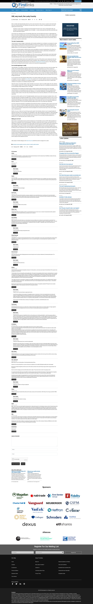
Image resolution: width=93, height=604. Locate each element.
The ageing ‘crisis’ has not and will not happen (69, 153)
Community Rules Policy (40, 570)
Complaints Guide (61, 573)
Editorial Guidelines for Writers (64, 561)
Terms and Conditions (62, 564)
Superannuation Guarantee (40, 61)
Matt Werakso (70, 93)
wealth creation (36, 144)
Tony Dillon (69, 119)
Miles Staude (15, 19)
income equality (19, 144)
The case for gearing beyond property (67, 186)
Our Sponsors (14, 567)
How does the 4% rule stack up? (66, 164)
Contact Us (37, 567)
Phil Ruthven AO (30, 481)
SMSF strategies (62, 141)
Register (73, 552)
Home (13, 10)
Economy (60, 195)
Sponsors (68, 1)
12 (72, 151)
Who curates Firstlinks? (39, 564)
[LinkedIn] (37, 19)
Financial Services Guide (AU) (63, 570)
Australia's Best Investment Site (64, 567)
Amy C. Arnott (62, 171)
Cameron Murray (62, 160)
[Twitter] (34, 19)
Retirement (61, 162)
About (72, 1)
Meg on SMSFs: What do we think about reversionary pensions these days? (67, 143)
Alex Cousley (62, 193)
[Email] (39, 19)
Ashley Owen (62, 204)
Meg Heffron (62, 151)
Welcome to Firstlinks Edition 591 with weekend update (19, 472)
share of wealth (30, 144)
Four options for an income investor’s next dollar (73, 97)
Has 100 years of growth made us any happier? (69, 208)
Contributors (32, 10)
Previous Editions (24, 10)
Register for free (78, 1)
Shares (60, 173)
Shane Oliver (70, 67)
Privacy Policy (38, 573)
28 (30, 19)
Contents (13, 564)
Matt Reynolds (62, 182)
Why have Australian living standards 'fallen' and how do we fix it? (37, 1)
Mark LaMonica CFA (71, 106)
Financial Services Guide (43, 597)
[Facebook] (32, 19)
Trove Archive (14, 576)
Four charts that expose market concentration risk (70, 175)
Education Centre (15, 573)
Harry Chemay (70, 80)
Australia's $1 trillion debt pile (65, 197)
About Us (37, 561)
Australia (14, 144)
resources (25, 144)
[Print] (41, 19)
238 (15, 13)
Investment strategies (63, 184)
